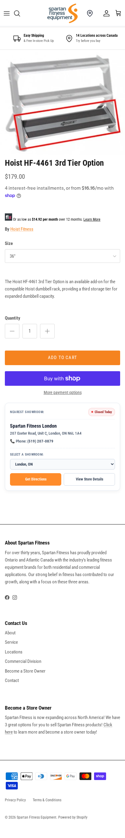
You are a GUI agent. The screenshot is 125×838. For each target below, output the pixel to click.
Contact (12, 680)
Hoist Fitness (21, 229)
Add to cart (62, 357)
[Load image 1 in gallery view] (62, 102)
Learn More (91, 219)
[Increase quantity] (47, 331)
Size (9, 243)
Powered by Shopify (72, 817)
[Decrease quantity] (12, 331)
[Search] (20, 13)
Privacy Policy (15, 800)
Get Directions (35, 479)
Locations (13, 652)
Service (11, 642)
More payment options (63, 392)
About (10, 633)
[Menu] (6, 13)
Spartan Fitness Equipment (36, 817)
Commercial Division (23, 661)
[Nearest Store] (89, 13)
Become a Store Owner (25, 671)
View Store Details (89, 479)
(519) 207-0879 (40, 441)
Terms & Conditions (47, 800)
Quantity (12, 318)
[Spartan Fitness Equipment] (62, 13)
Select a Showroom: (26, 454)
